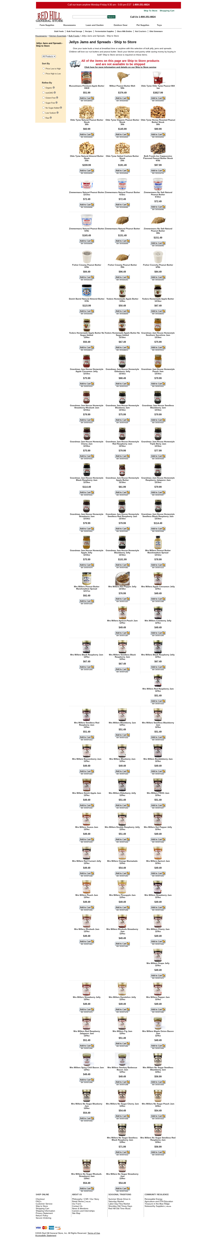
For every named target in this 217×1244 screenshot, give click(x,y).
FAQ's (38, 1201)
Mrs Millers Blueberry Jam (122, 759)
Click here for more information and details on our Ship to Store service (120, 67)
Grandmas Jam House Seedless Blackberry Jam (158, 406)
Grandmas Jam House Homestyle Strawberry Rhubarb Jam (86, 406)
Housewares (69, 25)
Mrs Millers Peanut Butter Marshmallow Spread (158, 551)
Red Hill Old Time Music (119, 1208)
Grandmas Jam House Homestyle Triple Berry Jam (158, 443)
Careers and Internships (83, 1211)
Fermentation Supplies (104, 31)
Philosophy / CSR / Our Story (85, 1199)
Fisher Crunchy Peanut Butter (158, 265)
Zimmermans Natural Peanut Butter (86, 192)
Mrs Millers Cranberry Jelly (158, 621)
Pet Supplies (143, 25)
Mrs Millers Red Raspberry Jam (158, 689)
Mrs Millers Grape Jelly (158, 963)
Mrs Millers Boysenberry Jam (86, 759)
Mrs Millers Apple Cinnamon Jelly (158, 586)
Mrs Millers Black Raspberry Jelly (158, 655)
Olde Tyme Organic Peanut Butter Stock (122, 121)
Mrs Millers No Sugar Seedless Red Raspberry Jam (158, 1139)
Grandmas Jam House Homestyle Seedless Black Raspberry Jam (158, 515)
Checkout (40, 1199)
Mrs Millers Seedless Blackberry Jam (158, 724)
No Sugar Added (52, 108)
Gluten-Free (50, 98)
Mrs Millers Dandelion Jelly (122, 997)
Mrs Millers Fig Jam (122, 1031)
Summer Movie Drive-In (119, 1199)
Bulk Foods (59, 31)
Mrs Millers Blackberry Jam (122, 723)
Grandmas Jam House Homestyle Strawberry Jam (86, 515)
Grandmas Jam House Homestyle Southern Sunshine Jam (158, 334)
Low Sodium (51, 113)
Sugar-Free (50, 103)
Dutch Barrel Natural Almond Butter (86, 299)
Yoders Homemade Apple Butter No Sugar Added (86, 334)
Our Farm (76, 1204)
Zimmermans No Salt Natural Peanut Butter (158, 193)
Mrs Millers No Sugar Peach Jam (158, 1104)
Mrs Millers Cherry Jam (158, 929)
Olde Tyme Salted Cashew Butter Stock (122, 157)
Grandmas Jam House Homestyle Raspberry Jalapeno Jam (158, 479)
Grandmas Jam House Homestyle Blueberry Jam (122, 406)
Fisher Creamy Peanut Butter (86, 265)
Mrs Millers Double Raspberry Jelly (122, 827)
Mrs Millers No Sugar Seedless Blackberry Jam (158, 1068)
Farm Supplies (47, 25)
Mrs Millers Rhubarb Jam (86, 929)
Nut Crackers (140, 31)
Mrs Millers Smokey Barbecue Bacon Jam (122, 1068)
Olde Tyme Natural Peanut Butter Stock (86, 121)
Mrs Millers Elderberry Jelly (122, 793)
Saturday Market (116, 1201)
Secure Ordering (43, 1218)
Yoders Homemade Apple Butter (122, 299)
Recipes (88, 31)
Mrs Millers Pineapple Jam (122, 895)
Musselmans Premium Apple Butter (86, 86)
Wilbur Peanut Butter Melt (122, 86)
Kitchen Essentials (57, 36)
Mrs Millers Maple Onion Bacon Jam (158, 1032)
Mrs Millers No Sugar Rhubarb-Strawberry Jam (86, 1175)
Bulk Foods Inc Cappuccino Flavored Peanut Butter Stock (158, 157)
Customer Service (44, 1204)
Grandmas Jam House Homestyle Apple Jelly (86, 551)
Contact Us (77, 1206)
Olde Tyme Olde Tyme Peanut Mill (158, 86)
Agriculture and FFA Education (159, 1201)
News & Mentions (80, 1208)
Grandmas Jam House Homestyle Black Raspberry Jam (86, 479)
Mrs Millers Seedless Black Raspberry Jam (122, 656)
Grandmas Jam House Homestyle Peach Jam (158, 370)
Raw (47, 118)
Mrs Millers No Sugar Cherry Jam (122, 1104)
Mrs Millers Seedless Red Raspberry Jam (86, 724)
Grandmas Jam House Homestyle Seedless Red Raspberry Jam (122, 515)
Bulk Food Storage (74, 31)
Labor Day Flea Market (119, 1204)
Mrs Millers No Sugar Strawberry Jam (122, 1175)
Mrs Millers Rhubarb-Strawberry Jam (122, 930)
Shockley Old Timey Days (120, 1206)
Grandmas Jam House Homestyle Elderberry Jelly (122, 370)
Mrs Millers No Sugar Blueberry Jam (86, 1105)
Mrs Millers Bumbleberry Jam (158, 759)
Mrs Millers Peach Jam (86, 895)
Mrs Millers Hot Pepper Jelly (122, 586)
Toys (159, 25)
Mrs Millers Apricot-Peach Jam (122, 621)
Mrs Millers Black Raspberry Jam (86, 655)
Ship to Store (42, 1206)
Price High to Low (53, 74)
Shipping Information (45, 1211)
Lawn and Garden (95, 25)
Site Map (76, 1213)
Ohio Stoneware (156, 31)
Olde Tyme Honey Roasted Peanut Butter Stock (158, 121)
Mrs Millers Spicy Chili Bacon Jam (87, 1067)
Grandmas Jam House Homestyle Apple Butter (122, 479)
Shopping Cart (166, 11)
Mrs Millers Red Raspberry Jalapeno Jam (87, 1032)
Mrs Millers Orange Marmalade (122, 861)
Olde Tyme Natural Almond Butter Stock (86, 157)
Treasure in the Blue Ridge (157, 1204)
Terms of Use (94, 1233)
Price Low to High (53, 69)
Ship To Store (150, 11)
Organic (49, 88)
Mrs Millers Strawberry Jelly (87, 997)
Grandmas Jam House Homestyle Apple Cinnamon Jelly (86, 370)
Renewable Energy (153, 1199)
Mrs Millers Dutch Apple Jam (86, 793)
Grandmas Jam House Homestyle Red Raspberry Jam (122, 443)
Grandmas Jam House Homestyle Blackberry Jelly (122, 551)
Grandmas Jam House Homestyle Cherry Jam (86, 443)
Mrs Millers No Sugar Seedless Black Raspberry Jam (122, 1139)
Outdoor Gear (120, 25)
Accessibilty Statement (45, 1235)
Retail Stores (78, 1201)
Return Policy (42, 1215)
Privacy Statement (44, 1213)
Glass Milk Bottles (124, 31)
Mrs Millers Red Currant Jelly (86, 861)
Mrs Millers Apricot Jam (158, 861)
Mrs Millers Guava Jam (86, 827)
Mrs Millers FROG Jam (158, 793)
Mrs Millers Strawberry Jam (158, 895)
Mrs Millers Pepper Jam (158, 997)
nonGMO (49, 93)
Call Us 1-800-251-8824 (143, 17)
